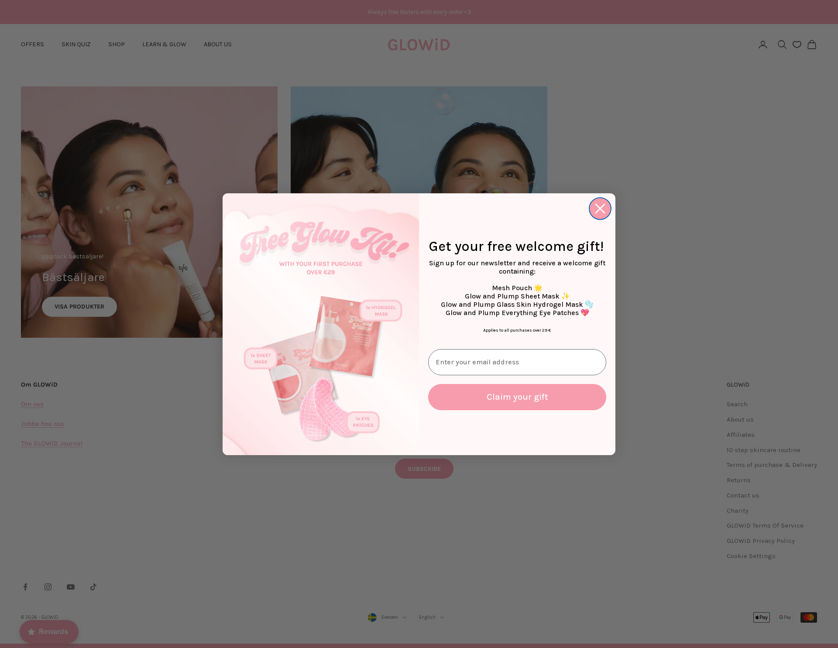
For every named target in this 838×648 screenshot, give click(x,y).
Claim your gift (517, 397)
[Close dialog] (600, 208)
